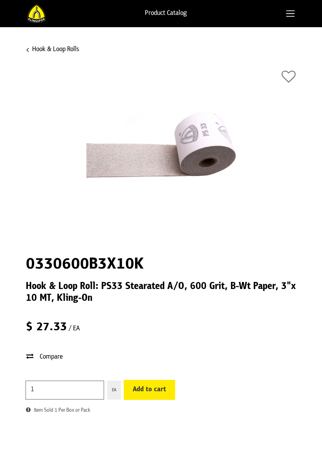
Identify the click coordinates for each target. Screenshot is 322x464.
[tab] (290, 14)
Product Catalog (166, 13)
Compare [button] (51, 357)
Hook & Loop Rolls (55, 49)
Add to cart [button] (149, 389)
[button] (288, 76)
